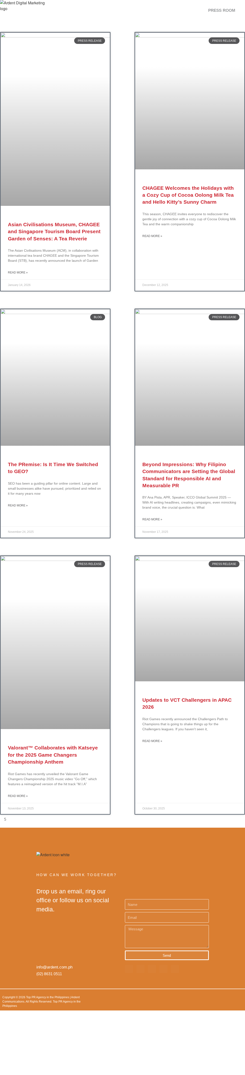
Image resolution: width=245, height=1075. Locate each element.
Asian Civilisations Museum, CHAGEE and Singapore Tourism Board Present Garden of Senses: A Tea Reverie (54, 231)
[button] (239, 10)
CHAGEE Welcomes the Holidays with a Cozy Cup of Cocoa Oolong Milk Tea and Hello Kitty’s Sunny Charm (188, 195)
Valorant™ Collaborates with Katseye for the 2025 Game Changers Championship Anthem (53, 755)
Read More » (18, 272)
